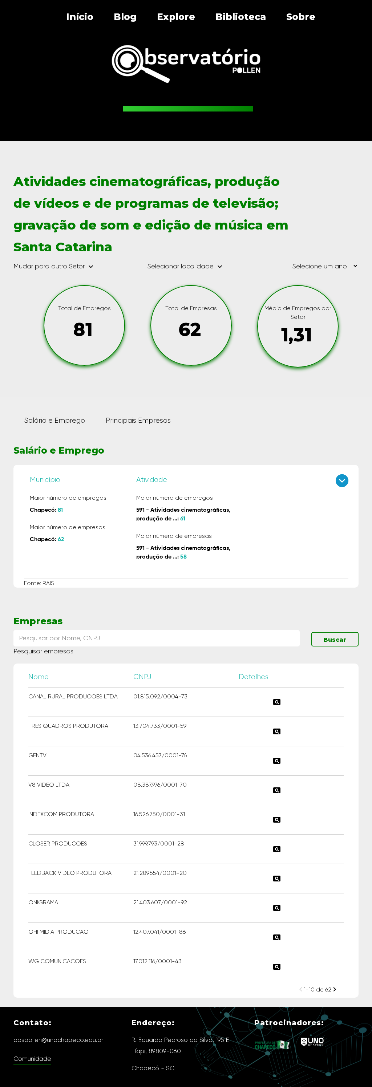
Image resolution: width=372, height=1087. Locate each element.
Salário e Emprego (54, 420)
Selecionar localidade (185, 266)
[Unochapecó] (312, 1046)
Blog (125, 16)
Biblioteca (240, 16)
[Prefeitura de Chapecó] (272, 1054)
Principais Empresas (138, 420)
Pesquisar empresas (43, 651)
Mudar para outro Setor (54, 266)
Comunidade (32, 1058)
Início (79, 16)
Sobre (300, 16)
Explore (176, 16)
